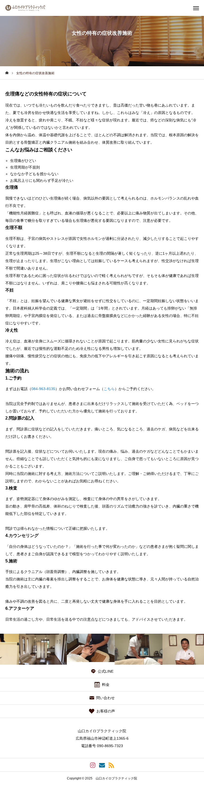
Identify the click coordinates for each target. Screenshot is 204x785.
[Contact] (102, 764)
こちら (109, 389)
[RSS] (111, 764)
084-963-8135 (43, 389)
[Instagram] (92, 764)
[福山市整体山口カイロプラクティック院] (30, 8)
